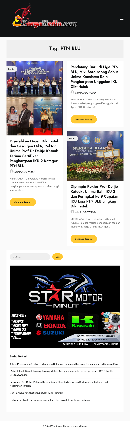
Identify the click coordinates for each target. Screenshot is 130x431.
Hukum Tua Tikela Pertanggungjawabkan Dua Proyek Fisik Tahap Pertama (50, 399)
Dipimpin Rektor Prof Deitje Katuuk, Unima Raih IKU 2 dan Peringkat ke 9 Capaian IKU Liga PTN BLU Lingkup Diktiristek (94, 196)
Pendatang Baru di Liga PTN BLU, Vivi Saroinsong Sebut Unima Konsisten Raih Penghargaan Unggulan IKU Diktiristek (95, 76)
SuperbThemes (80, 426)
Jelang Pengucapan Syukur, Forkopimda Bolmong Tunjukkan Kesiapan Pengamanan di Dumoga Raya (64, 363)
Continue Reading (23, 202)
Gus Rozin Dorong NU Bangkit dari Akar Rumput (36, 392)
